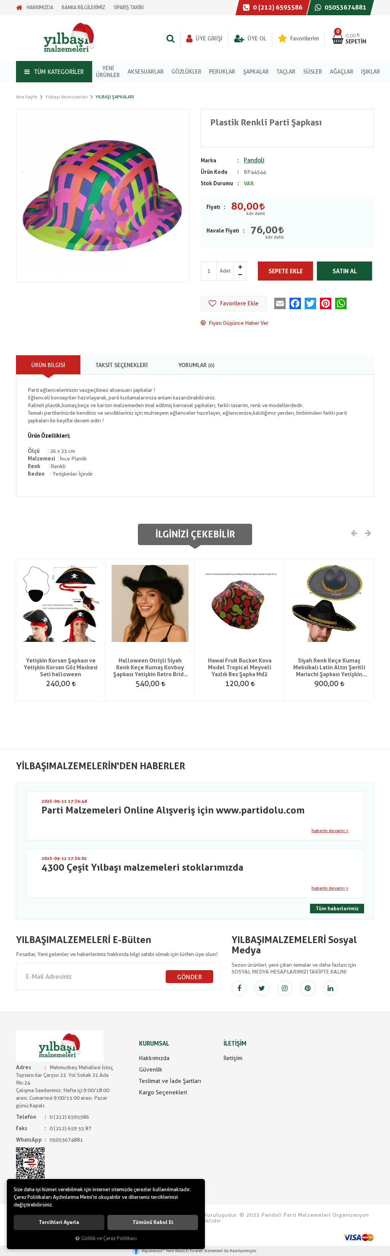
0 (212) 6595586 (276, 7)
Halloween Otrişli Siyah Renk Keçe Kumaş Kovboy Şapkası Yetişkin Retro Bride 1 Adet (150, 667)
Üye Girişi (208, 38)
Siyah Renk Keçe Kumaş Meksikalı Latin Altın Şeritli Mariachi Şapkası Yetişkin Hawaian (329, 667)
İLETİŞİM (235, 1043)
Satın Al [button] (344, 271)
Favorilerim (304, 38)
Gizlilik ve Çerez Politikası (109, 1238)
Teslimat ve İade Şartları (170, 1081)
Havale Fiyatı (222, 231)
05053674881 (344, 7)
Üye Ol (256, 38)
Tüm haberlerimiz (337, 908)
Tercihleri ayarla (59, 1222)
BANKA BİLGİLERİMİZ (83, 7)
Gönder (189, 977)
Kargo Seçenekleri (163, 1092)
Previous (354, 532)
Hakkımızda (154, 1058)
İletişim (233, 1058)
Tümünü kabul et (153, 1222)
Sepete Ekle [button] (286, 271)
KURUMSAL (154, 1043)
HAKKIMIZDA (40, 7)
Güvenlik (150, 1069)
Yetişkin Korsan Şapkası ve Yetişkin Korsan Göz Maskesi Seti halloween (61, 667)
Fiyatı (213, 207)
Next (367, 532)
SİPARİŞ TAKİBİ (128, 7)
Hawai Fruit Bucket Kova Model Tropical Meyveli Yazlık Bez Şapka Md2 (240, 667)
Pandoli (254, 160)
